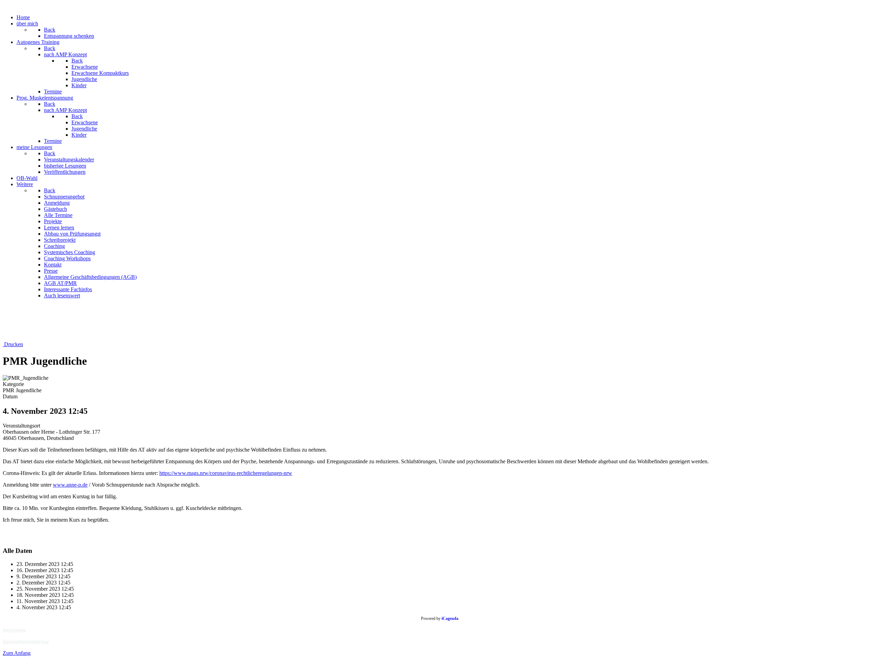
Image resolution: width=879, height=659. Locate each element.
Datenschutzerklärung (26, 641)
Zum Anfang (17, 653)
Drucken (13, 344)
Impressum (14, 630)
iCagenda (450, 618)
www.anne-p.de (70, 485)
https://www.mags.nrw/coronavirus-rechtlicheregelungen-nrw (225, 473)
